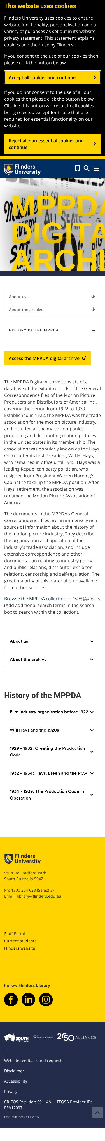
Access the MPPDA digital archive (44, 358)
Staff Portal (14, 933)
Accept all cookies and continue (42, 77)
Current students (20, 940)
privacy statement (23, 38)
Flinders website (19, 948)
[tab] (52, 641)
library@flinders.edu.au (39, 896)
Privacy (10, 1091)
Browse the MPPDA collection (35, 599)
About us (52, 296)
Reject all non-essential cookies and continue (46, 143)
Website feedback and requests (34, 1060)
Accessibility (15, 1081)
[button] (77, 168)
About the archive (52, 309)
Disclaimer (14, 1070)
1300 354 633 (23, 890)
